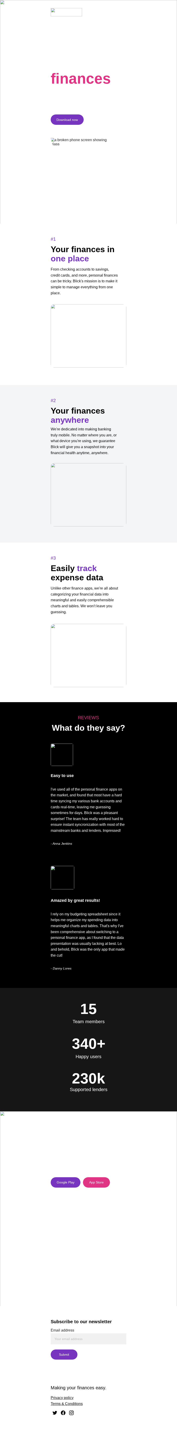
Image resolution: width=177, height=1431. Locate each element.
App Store (96, 1182)
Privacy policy (62, 1398)
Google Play (65, 1182)
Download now (67, 120)
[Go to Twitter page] (55, 1413)
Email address (62, 1330)
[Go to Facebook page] (63, 1413)
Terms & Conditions (67, 1404)
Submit (64, 1354)
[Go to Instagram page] (71, 1413)
